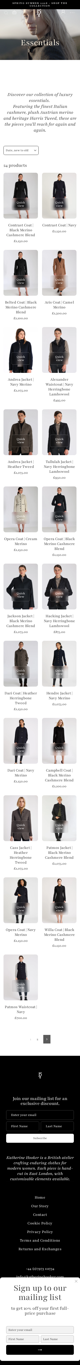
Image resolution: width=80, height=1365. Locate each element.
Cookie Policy (40, 1223)
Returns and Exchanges (40, 1249)
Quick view (21, 204)
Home (40, 1197)
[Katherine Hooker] (39, 13)
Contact (40, 1214)
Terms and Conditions (40, 1240)
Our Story (40, 1206)
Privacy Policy (40, 1231)
